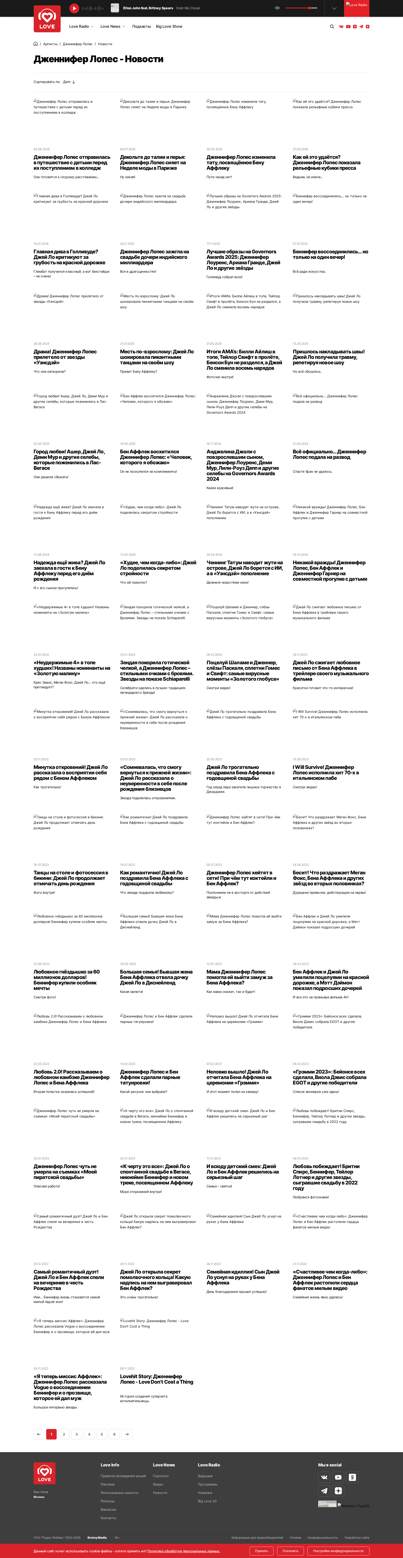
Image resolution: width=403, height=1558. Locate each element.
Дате (66, 82)
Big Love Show (169, 26)
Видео (158, 1484)
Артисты (50, 44)
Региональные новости (119, 1493)
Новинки (205, 1493)
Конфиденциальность (323, 1537)
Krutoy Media (97, 1537)
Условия (295, 1537)
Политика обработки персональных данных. (183, 1551)
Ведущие (205, 1476)
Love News (110, 26)
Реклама (108, 1484)
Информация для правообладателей (257, 1537)
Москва (39, 1497)
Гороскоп (160, 1476)
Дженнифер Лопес (78, 44)
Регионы (108, 1501)
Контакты (108, 1518)
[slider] (309, 8)
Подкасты (141, 26)
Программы (207, 1484)
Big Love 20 (207, 1501)
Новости (160, 1493)
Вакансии (108, 1509)
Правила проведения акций (123, 1476)
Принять (261, 1551)
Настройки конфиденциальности (338, 1551)
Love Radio (79, 26)
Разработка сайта (357, 1537)
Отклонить (290, 1551)
